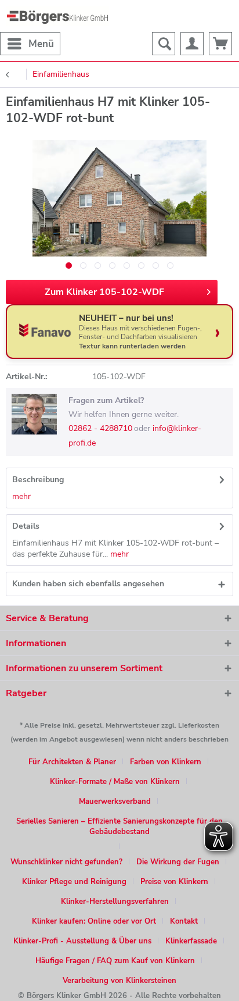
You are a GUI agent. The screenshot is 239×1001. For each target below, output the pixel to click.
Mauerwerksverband (115, 801)
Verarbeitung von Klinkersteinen (119, 980)
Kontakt (184, 921)
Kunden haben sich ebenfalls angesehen (88, 583)
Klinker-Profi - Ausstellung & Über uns (82, 941)
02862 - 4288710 (100, 428)
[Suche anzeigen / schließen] (163, 43)
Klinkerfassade (191, 941)
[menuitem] (30, 43)
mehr (21, 496)
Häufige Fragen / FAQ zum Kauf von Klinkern (115, 961)
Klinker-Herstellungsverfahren (115, 901)
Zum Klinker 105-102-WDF (104, 292)
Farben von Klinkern (165, 762)
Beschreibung (38, 479)
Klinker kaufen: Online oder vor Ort (94, 921)
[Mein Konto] (192, 43)
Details (25, 526)
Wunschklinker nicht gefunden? (66, 862)
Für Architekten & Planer (72, 762)
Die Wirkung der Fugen (177, 862)
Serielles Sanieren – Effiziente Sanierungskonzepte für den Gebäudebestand (119, 826)
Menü (41, 44)
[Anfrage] (220, 43)
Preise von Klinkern (174, 882)
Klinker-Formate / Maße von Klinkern (115, 781)
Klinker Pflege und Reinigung (74, 882)
